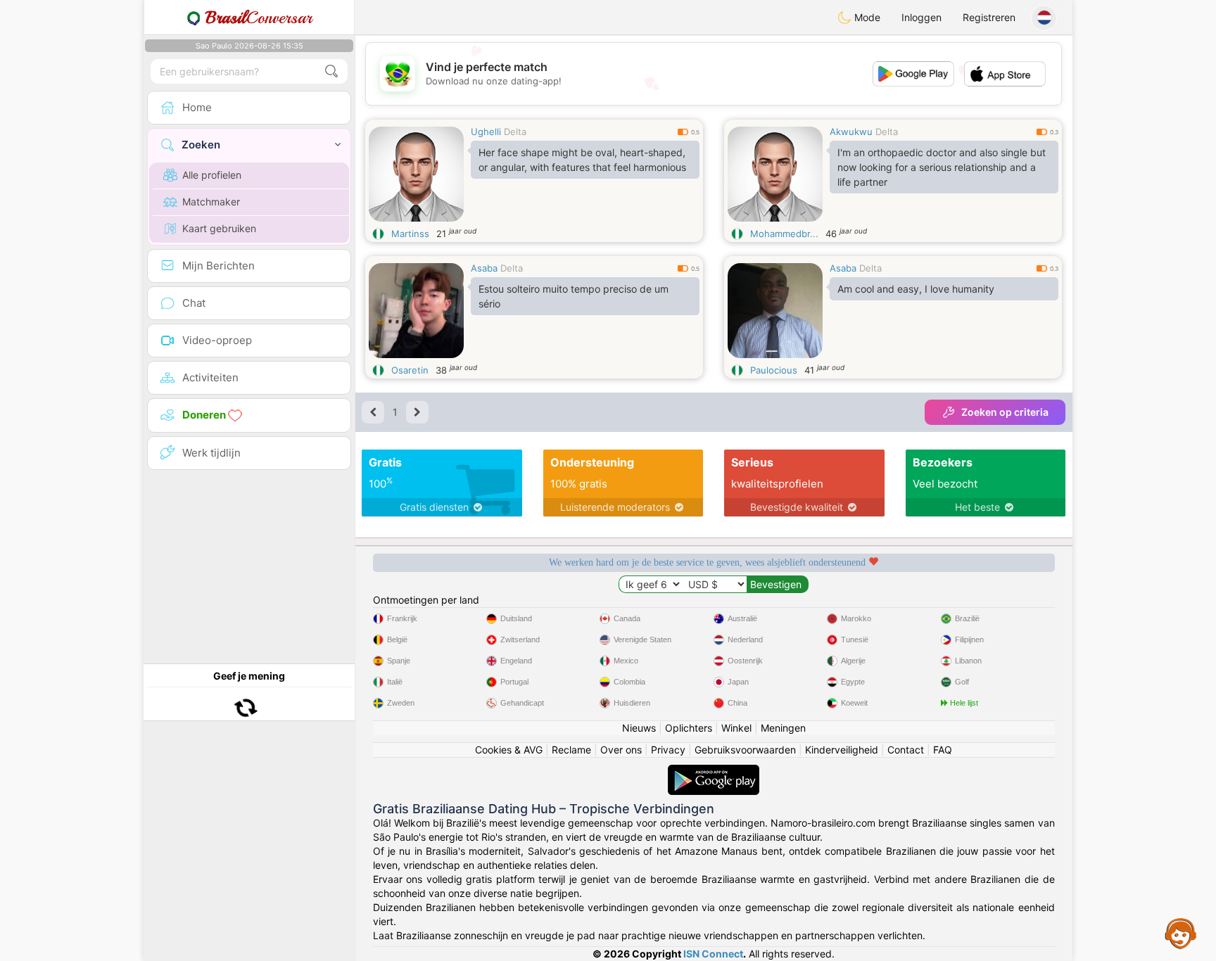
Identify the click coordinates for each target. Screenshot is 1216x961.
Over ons (621, 750)
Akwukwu (851, 131)
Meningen (783, 728)
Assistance (1181, 932)
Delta (515, 131)
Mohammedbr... (784, 233)
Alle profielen (211, 175)
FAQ (942, 750)
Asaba (484, 268)
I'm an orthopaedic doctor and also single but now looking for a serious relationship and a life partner (941, 167)
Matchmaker (211, 202)
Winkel (736, 728)
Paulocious (773, 370)
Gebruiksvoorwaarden (745, 750)
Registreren (989, 17)
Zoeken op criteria (1005, 412)
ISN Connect (713, 954)
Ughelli (486, 131)
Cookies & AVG (509, 750)
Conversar (258, 17)
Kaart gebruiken (219, 228)
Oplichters (688, 728)
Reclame (571, 750)
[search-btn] (331, 71)
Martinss (410, 233)
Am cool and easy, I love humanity (915, 289)
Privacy (668, 750)
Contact (905, 750)
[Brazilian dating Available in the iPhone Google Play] (713, 771)
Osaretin (410, 370)
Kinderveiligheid (841, 750)
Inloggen (921, 17)
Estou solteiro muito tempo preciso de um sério (574, 296)
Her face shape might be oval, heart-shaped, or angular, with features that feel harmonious (582, 159)
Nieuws (639, 728)
